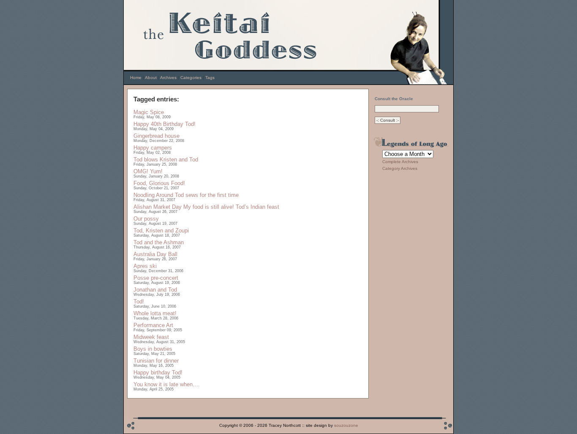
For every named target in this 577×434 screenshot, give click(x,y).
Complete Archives (400, 161)
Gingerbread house (156, 136)
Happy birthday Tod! (157, 372)
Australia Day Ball (155, 254)
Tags (210, 77)
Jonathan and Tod (155, 290)
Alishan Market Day (157, 207)
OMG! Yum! (148, 171)
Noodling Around (153, 195)
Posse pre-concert (155, 278)
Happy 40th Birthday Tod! (164, 124)
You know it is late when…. (166, 384)
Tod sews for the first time (207, 195)
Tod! (138, 301)
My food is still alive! (208, 207)
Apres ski (145, 266)
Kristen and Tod (179, 159)
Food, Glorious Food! (159, 183)
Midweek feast (151, 337)
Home (136, 77)
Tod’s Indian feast (257, 207)
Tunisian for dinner (156, 361)
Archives (168, 77)
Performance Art (153, 325)
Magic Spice (148, 112)
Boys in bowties (152, 349)
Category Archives (399, 168)
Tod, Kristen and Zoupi (161, 230)
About (151, 77)
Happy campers (152, 148)
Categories (190, 77)
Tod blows (145, 159)
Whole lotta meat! (155, 313)
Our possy (146, 219)
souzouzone (346, 425)
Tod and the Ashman (158, 242)
